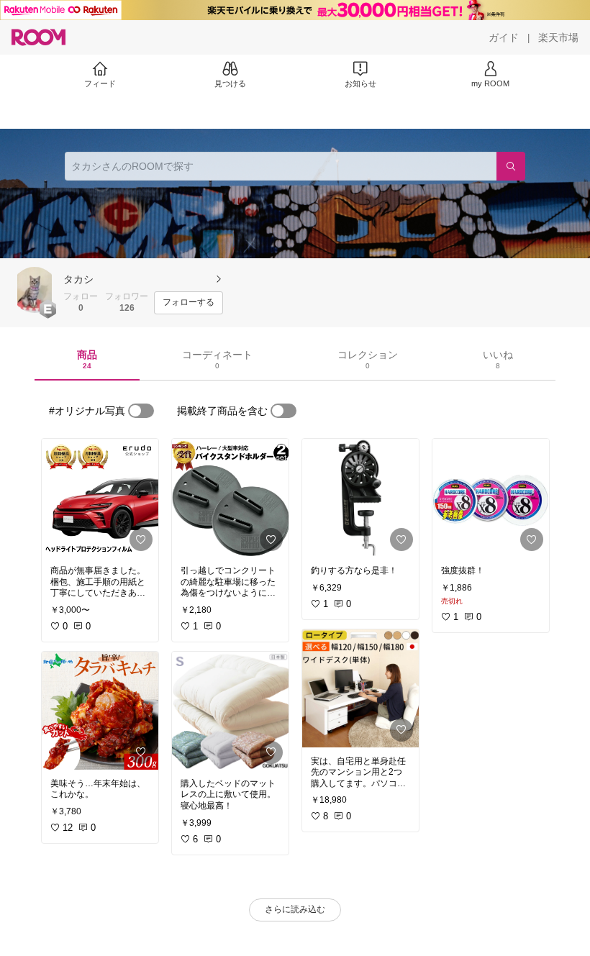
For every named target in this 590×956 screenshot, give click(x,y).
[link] (100, 498)
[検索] (510, 166)
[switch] (141, 411)
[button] (35, 290)
